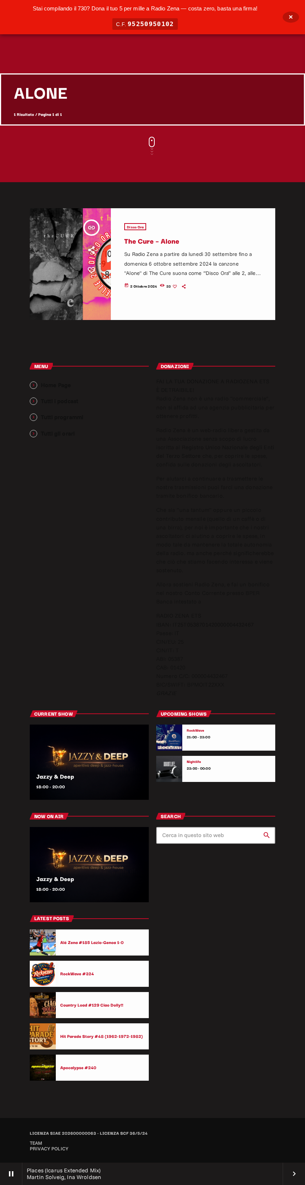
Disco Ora (135, 226)
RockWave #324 (77, 973)
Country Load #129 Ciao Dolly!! (91, 1004)
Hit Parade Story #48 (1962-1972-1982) (101, 1036)
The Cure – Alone (151, 240)
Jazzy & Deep (55, 776)
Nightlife (194, 761)
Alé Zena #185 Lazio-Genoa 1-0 (92, 942)
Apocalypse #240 (78, 1067)
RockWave (195, 730)
